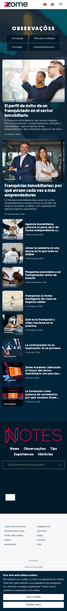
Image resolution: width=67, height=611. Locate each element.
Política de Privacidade (33, 567)
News (14, 449)
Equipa (40, 536)
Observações (35, 449)
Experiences (24, 454)
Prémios (8, 540)
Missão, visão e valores (14, 536)
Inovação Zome (43, 527)
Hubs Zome (42, 531)
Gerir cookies (33, 597)
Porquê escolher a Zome (14, 531)
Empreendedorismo (44, 47)
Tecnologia (17, 38)
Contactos (41, 540)
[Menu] (60, 4)
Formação (17, 47)
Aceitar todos (33, 605)
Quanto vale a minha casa (15, 527)
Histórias (45, 454)
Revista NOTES (10, 545)
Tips (53, 449)
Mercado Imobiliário (44, 38)
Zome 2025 (33, 561)
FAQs (39, 545)
